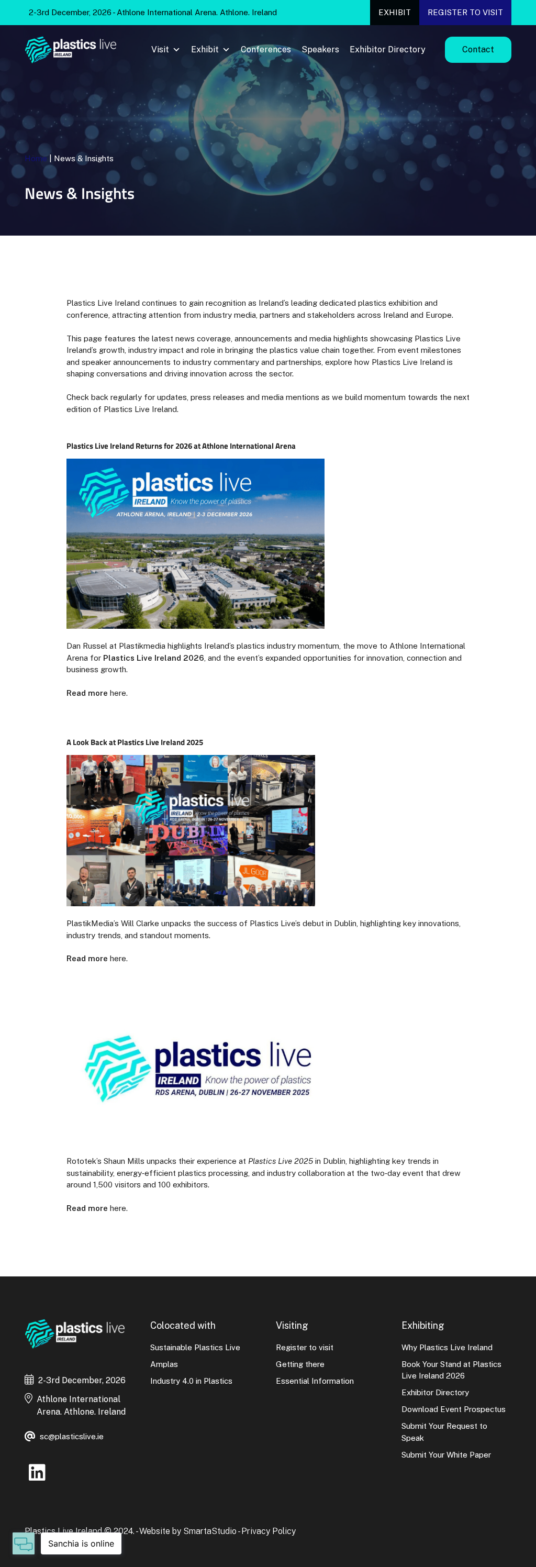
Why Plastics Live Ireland (447, 1347)
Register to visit (465, 12)
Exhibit (394, 12)
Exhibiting (422, 1325)
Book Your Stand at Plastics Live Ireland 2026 (451, 1370)
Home (36, 158)
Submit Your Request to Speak (444, 1431)
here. (118, 958)
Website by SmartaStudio (188, 1531)
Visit (160, 49)
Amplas (164, 1364)
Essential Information (315, 1380)
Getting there (300, 1364)
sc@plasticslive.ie (72, 1436)
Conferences (266, 49)
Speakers (320, 49)
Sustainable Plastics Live (195, 1347)
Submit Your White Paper (446, 1454)
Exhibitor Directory (388, 49)
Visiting (292, 1325)
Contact (478, 49)
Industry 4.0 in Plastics (191, 1380)
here (118, 692)
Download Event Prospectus (453, 1409)
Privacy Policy (268, 1531)
